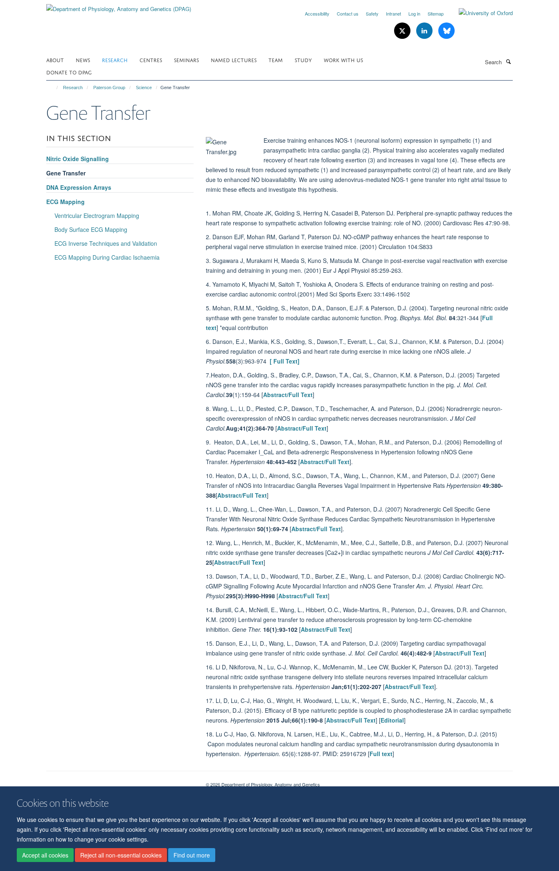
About (55, 59)
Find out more (192, 855)
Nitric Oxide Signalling (77, 159)
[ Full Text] (284, 361)
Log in (414, 13)
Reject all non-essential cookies (121, 855)
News (83, 59)
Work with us (343, 59)
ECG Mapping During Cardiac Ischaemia (107, 257)
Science (144, 87)
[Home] (53, 87)
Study (303, 59)
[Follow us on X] (403, 31)
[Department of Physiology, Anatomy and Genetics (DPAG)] (118, 6)
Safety (372, 13)
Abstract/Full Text (288, 395)
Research (115, 59)
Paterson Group (109, 87)
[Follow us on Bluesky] (446, 31)
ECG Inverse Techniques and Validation (105, 243)
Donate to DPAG (69, 72)
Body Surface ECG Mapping (90, 229)
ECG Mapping (65, 202)
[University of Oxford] (479, 13)
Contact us (347, 13)
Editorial (392, 720)
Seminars (186, 59)
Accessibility (317, 13)
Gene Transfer (66, 173)
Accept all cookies (45, 855)
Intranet (393, 13)
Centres (151, 59)
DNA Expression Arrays (78, 187)
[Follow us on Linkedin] (425, 31)
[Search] (508, 61)
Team (275, 59)
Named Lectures (234, 59)
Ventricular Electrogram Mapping (96, 215)
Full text (381, 754)
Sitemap (436, 13)
